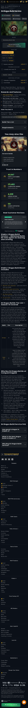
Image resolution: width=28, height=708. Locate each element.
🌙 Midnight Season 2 (7, 485)
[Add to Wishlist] (25, 22)
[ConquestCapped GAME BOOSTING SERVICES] (2, 454)
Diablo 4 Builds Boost (12, 419)
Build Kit (12, 46)
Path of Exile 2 (14, 528)
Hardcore (3, 522)
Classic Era (4, 521)
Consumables (4, 538)
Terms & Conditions (6, 476)
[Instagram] (9, 459)
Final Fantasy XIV (14, 596)
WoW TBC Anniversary (14, 498)
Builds (2, 552)
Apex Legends (14, 626)
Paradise (3, 648)
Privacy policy (5, 475)
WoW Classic (14, 516)
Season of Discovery (6, 524)
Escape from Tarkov (14, 670)
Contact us (4, 473)
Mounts (3, 604)
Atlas (2, 554)
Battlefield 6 (14, 658)
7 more (3, 494)
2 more (3, 542)
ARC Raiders (14, 608)
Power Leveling (5, 505)
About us (3, 465)
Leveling (3, 602)
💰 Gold (3, 483)
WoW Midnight (14, 481)
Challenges (4, 568)
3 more (3, 592)
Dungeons (3, 510)
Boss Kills (3, 616)
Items (2, 536)
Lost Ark (14, 640)
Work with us (4, 467)
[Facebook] (5, 459)
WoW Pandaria (14, 560)
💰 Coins (3, 610)
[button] (23, 2)
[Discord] (2, 459)
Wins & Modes (5, 632)
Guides (3, 469)
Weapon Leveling (5, 666)
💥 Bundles (4, 487)
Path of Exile (14, 546)
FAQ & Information (6, 471)
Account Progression (6, 634)
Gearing (3, 506)
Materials (3, 588)
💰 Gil (2, 598)
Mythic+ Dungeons (6, 491)
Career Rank (4, 660)
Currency (3, 533)
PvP (2, 492)
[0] (20, 2)
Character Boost (5, 570)
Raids (2, 489)
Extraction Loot (5, 620)
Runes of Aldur (5, 531)
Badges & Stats (5, 630)
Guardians (4, 652)
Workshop (3, 618)
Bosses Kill (4, 556)
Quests (3, 676)
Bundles (3, 582)
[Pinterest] (12, 459)
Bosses (3, 540)
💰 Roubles (4, 672)
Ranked (3, 628)
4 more (3, 512)
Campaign (3, 664)
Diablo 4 (14, 578)
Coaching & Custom (6, 636)
